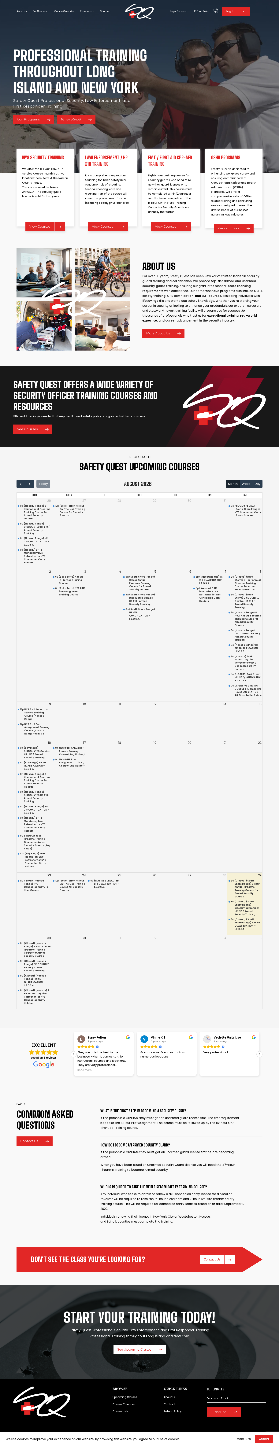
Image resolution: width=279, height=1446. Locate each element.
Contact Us (29, 1141)
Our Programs (28, 119)
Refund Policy (173, 1411)
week (246, 484)
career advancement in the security (193, 320)
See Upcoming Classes (134, 1349)
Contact (169, 1404)
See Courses (27, 429)
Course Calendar (124, 1404)
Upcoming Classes (125, 1397)
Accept (264, 1439)
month (233, 484)
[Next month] (29, 484)
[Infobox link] (216, 11)
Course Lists (120, 1411)
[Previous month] (21, 484)
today (43, 484)
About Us (170, 1397)
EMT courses (211, 296)
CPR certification (180, 296)
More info (244, 1439)
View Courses (39, 226)
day (257, 484)
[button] (259, 1054)
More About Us (158, 333)
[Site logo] (139, 11)
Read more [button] (84, 1070)
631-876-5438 (71, 119)
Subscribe (219, 1412)
